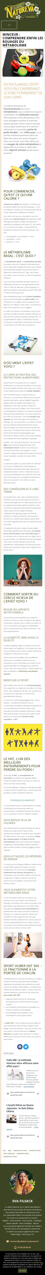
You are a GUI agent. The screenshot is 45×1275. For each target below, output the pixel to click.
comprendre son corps (20, 1150)
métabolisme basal (23, 1153)
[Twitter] (26, 1046)
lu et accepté (34, 1262)
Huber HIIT (10, 1023)
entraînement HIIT (35, 1150)
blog (9, 1150)
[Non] (42, 1263)
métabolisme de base (10, 1156)
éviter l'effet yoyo (8, 1153)
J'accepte (22, 1271)
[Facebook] (20, 1046)
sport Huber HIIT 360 (12, 995)
